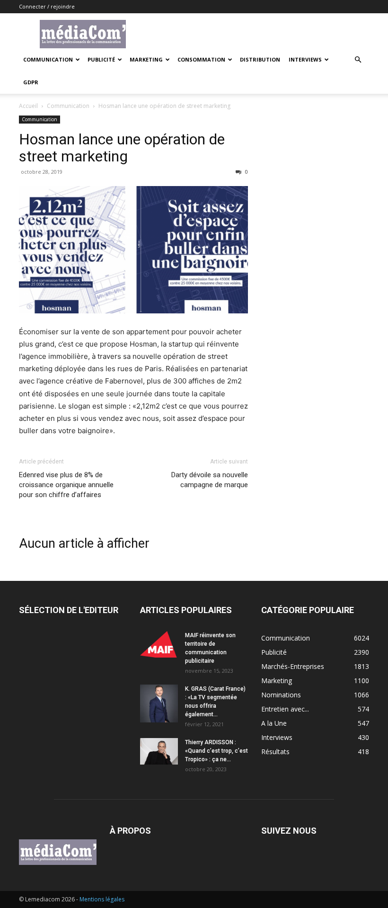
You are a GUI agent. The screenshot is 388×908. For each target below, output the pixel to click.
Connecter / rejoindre (47, 6)
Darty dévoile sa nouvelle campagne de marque (209, 480)
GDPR (30, 82)
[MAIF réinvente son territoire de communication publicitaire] (159, 644)
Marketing (146, 59)
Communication (48, 59)
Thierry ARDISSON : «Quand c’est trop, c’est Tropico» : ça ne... (216, 751)
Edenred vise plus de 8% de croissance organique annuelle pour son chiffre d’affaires (66, 485)
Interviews (305, 59)
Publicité (101, 59)
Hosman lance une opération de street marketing (122, 147)
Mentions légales (101, 899)
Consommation (201, 59)
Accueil (28, 106)
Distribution (260, 59)
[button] (357, 59)
